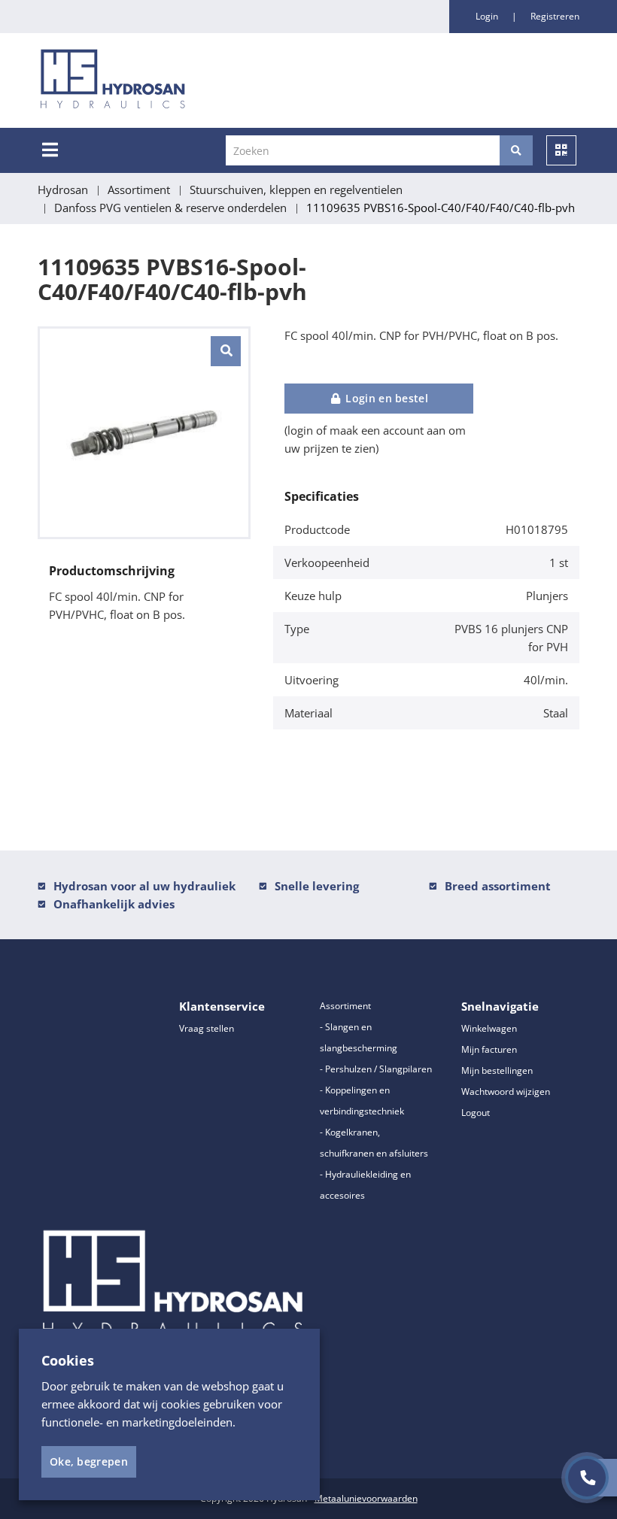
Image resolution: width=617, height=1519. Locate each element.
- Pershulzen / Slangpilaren (376, 1069)
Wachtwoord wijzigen (505, 1091)
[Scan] (561, 150)
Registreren (554, 16)
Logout (475, 1112)
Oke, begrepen (89, 1461)
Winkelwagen (489, 1028)
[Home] (191, 80)
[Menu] (50, 149)
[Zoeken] (516, 150)
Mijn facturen (489, 1049)
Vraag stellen (206, 1028)
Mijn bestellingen (497, 1070)
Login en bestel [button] (385, 398)
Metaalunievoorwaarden (366, 1498)
